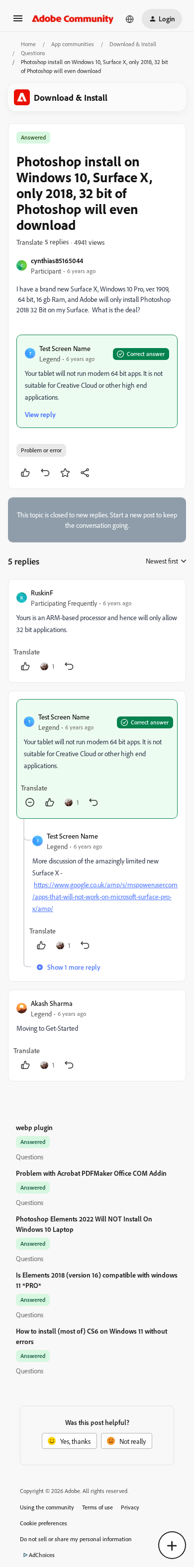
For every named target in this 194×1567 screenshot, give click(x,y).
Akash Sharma (52, 1003)
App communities (72, 44)
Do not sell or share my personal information (76, 1539)
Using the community (47, 1507)
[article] (97, 630)
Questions (33, 53)
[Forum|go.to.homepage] (73, 19)
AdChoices (42, 1555)
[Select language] (130, 19)
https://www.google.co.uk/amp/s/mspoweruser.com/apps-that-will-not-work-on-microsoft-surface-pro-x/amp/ (105, 896)
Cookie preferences (43, 1523)
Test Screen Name (65, 348)
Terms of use (97, 1507)
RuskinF (42, 592)
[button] (18, 21)
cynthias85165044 (57, 260)
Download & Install (132, 44)
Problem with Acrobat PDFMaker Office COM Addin (91, 1173)
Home (28, 44)
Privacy (130, 1507)
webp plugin (34, 1127)
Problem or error (41, 450)
